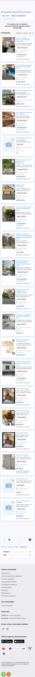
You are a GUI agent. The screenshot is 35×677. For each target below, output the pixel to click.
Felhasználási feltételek (8, 582)
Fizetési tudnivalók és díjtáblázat (11, 576)
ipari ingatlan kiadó (22, 478)
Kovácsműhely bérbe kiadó (24, 138)
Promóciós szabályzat (8, 596)
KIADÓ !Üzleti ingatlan (22, 410)
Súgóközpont (5, 573)
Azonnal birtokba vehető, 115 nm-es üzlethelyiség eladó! (23, 363)
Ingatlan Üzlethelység (17, 16)
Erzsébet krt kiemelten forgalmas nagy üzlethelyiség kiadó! (22, 291)
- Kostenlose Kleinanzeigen (13, 618)
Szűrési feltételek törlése (9, 19)
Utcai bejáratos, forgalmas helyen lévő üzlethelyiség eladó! (24, 66)
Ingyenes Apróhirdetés (7, 665)
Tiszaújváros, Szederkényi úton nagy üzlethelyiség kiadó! (23, 316)
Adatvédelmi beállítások (9, 585)
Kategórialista (5, 593)
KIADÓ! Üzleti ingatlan (22, 388)
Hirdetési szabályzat (8, 579)
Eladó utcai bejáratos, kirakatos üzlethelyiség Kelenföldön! (23, 39)
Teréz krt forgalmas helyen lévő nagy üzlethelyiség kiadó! (24, 208)
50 (33, 33)
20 (30, 33)
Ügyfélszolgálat (6, 587)
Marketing (4, 590)
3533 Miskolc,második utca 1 (24, 90)
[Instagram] (7, 629)
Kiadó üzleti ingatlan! (22, 433)
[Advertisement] (17, 527)
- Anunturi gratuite (10, 615)
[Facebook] (3, 629)
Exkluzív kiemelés (6, 606)
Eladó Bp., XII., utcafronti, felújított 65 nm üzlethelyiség (23, 161)
